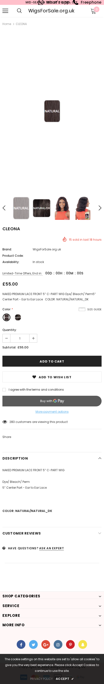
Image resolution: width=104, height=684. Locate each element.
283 (12, 422)
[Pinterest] (70, 644)
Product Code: (13, 256)
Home (6, 24)
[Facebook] (21, 644)
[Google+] (45, 644)
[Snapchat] (82, 644)
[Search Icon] (19, 10)
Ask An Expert (51, 548)
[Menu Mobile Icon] (5, 11)
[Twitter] (33, 644)
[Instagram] (58, 644)
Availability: (10, 262)
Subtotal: (9, 347)
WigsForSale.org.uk (51, 10)
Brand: (7, 249)
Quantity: (9, 330)
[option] (52, 111)
